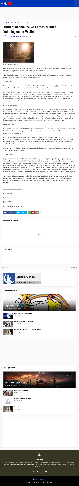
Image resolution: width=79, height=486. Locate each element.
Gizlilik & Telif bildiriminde (25, 464)
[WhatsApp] (29, 212)
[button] (2, 3)
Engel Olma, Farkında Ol (14, 306)
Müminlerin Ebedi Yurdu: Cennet (23, 313)
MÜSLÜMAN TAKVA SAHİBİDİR (17, 383)
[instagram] (45, 471)
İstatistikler (44, 482)
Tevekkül (16, 407)
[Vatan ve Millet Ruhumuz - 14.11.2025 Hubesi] (8, 332)
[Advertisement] (39, 432)
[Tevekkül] (8, 409)
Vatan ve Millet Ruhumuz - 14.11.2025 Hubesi (27, 330)
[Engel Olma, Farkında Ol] (39, 302)
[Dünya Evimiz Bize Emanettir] (8, 401)
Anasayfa (28, 482)
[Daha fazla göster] (40, 212)
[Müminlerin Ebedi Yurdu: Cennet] (8, 316)
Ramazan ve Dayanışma (21, 390)
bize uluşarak (14, 464)
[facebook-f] (33, 471)
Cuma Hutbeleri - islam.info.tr (19, 23)
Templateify (42, 479)
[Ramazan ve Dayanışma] (8, 393)
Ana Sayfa (6, 23)
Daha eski (74, 267)
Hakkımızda (36, 482)
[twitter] (37, 471)
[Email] (37, 212)
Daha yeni (5, 267)
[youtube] (41, 471)
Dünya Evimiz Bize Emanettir (22, 399)
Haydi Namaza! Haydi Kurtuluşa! (23, 321)
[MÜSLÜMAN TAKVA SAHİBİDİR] (39, 380)
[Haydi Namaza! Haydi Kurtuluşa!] (8, 324)
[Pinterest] (33, 212)
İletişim (52, 482)
